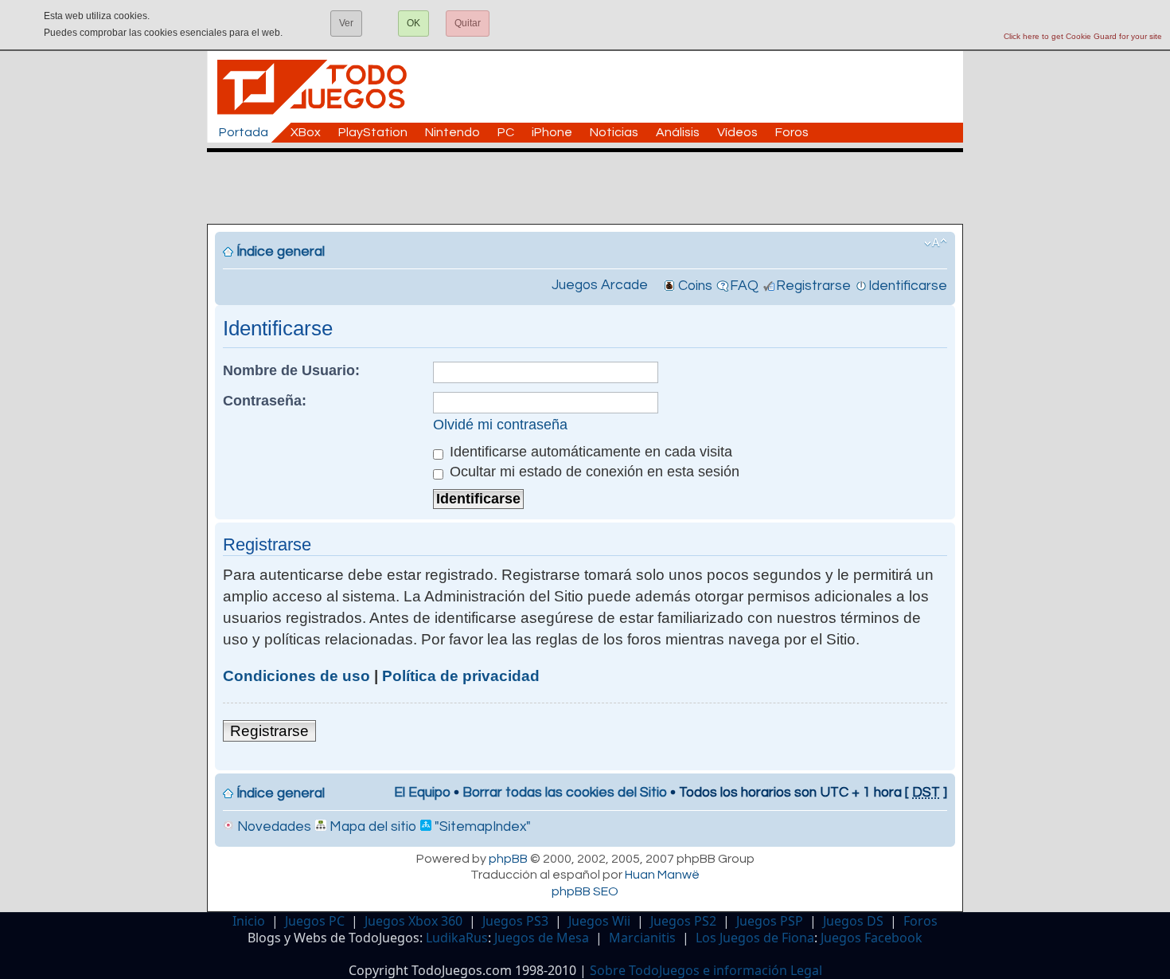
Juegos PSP (769, 921)
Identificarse (907, 286)
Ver (346, 23)
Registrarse (813, 286)
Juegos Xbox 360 (413, 921)
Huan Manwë (662, 874)
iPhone (552, 132)
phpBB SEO (585, 891)
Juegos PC (315, 921)
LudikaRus (457, 937)
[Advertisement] (593, 188)
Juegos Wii (599, 921)
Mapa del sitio (371, 827)
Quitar (467, 23)
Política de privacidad (461, 676)
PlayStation (373, 132)
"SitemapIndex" (481, 827)
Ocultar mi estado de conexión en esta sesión (592, 472)
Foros (792, 132)
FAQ (744, 286)
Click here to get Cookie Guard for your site (1083, 36)
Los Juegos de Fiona (755, 937)
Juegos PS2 (683, 921)
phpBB (508, 858)
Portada (243, 132)
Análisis (678, 132)
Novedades (272, 827)
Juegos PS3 (515, 921)
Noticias (614, 132)
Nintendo (452, 132)
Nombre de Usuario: (291, 370)
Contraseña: (264, 401)
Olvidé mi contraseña (500, 425)
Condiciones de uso (296, 676)
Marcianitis (642, 937)
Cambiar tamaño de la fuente (935, 243)
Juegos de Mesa (541, 937)
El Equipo (422, 792)
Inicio (248, 921)
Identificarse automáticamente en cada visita (589, 452)
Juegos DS (853, 921)
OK (413, 23)
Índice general (280, 252)
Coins (695, 286)
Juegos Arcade (600, 285)
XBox (306, 132)
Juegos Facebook (871, 937)
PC (505, 132)
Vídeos (737, 132)
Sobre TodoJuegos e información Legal (706, 970)
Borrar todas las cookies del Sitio (564, 792)
